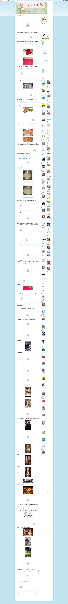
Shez (17, 340)
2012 (42, 68)
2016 (42, 43)
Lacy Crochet (43, 249)
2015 (42, 44)
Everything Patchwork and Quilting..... (48, 139)
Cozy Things (43, 361)
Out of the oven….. (20, 128)
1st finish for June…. (20, 248)
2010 (42, 70)
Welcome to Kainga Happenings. (48, 222)
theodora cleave (49, 142)
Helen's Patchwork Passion (48, 214)
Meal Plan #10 (43, 237)
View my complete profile (44, 21)
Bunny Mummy (43, 331)
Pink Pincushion (43, 141)
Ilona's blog (43, 450)
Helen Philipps (48, 111)
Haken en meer (43, 437)
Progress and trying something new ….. (24, 158)
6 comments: (26, 210)
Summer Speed (43, 278)
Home (28, 593)
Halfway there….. (20, 16)
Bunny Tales (48, 100)
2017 (42, 42)
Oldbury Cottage (43, 154)
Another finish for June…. (21, 47)
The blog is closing (49, 77)
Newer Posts (18, 593)
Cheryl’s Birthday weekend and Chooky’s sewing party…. (27, 510)
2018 (42, 41)
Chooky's (26, 527)
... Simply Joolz (49, 231)
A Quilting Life (43, 76)
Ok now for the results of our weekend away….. (26, 306)
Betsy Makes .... (43, 302)
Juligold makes (43, 430)
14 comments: (26, 508)
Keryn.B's (30, 568)
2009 (42, 71)
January (44, 65)
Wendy (19, 99)
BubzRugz (48, 169)
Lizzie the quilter (43, 157)
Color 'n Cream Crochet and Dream (43, 376)
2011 (42, 69)
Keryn (17, 153)
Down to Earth (48, 76)
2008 (42, 72)
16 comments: (26, 155)
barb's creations (47, 17)
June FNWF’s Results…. (21, 213)
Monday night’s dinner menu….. (23, 105)
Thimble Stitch (43, 194)
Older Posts (37, 593)
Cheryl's (22, 569)
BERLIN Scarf (43, 243)
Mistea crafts (43, 208)
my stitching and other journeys (43, 103)
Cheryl (17, 352)
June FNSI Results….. (21, 82)
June (43, 50)
